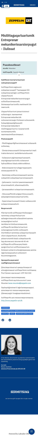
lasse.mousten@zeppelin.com (19, 283)
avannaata (5, 308)
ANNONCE (32, 5)
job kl (12, 313)
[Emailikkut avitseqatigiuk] (10, 320)
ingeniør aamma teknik (24, 313)
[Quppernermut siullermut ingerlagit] (5, 6)
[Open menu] (32, 432)
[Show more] (19, 74)
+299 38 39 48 (21, 369)
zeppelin (5, 313)
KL (2, 2)
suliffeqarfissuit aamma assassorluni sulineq (18, 310)
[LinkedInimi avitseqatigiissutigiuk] (6, 320)
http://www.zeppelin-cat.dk (11, 300)
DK (6, 2)
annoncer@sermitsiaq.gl (9, 369)
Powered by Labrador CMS (19, 434)
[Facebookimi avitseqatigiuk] (2, 320)
